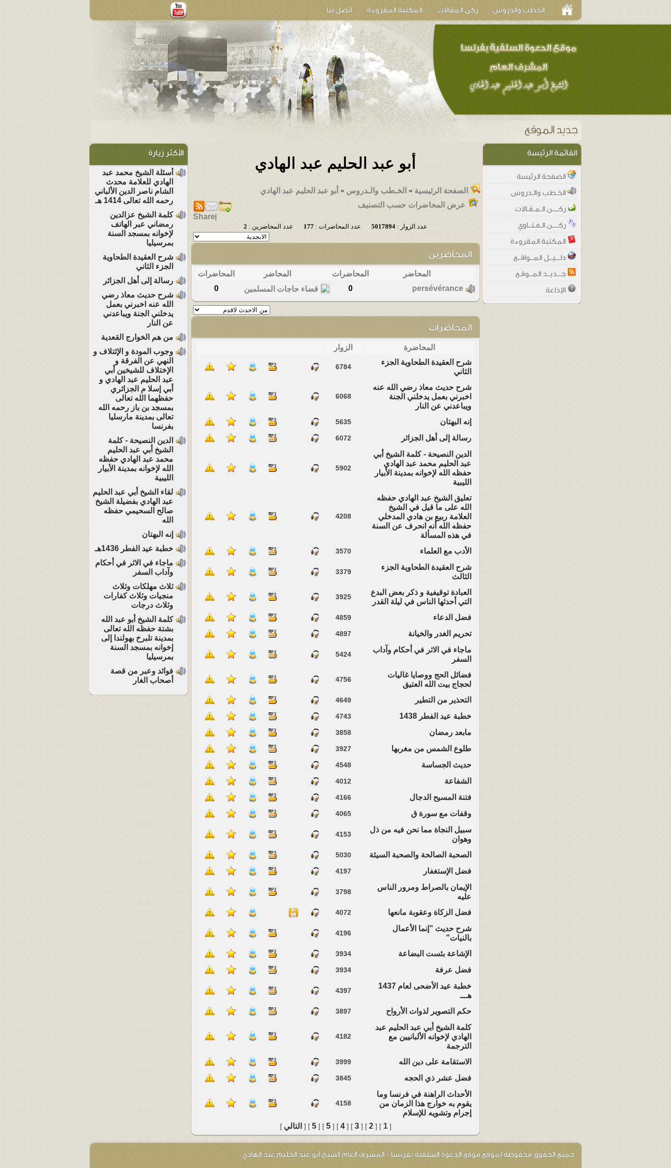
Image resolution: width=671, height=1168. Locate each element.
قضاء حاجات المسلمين (281, 289)
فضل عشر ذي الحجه (438, 1078)
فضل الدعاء (452, 617)
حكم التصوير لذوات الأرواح (429, 1011)
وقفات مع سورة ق (441, 813)
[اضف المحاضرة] (225, 209)
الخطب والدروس (519, 10)
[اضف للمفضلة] (231, 369)
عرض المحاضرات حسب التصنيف (412, 205)
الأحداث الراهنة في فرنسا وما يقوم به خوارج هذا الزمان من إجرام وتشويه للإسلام (424, 1103)
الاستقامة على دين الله (435, 1061)
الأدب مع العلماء (446, 551)
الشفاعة (458, 781)
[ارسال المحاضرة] (252, 369)
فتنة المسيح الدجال (441, 797)
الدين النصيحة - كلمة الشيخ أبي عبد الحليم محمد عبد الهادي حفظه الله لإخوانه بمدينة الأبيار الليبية (135, 459)
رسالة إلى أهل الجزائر (436, 438)
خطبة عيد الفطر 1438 (435, 716)
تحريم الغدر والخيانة (440, 633)
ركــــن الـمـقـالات (541, 209)
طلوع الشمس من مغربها (431, 748)
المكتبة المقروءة (394, 10)
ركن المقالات (457, 10)
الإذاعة (556, 290)
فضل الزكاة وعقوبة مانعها (430, 912)
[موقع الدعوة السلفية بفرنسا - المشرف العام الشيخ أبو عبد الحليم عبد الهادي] (517, 68)
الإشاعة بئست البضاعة (435, 953)
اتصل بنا (339, 10)
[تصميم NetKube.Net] (110, 1154)
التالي (293, 1126)
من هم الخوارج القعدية (137, 337)
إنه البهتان (456, 421)
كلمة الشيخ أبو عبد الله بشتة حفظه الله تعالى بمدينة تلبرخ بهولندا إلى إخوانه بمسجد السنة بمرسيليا (137, 638)
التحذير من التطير (443, 700)
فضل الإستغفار (447, 871)
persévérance (437, 288)
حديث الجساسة (446, 764)
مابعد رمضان (450, 732)
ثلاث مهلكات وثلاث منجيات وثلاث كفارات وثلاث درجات (138, 595)
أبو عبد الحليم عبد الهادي (299, 190)
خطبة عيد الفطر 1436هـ (134, 548)
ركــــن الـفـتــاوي (542, 225)
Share (204, 216)
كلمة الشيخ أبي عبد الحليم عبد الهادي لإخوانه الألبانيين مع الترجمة (423, 1036)
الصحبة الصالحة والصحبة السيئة (420, 854)
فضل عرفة (453, 969)
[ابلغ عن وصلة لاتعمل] (210, 369)
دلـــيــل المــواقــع (540, 258)
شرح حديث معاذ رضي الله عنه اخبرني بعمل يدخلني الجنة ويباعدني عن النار (422, 396)
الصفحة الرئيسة (542, 177)
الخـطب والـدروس (375, 190)
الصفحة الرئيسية (441, 190)
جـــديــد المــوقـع (541, 274)
